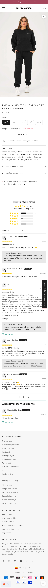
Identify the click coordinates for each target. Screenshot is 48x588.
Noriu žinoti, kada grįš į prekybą (44, 294)
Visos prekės (7, 485)
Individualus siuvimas (10, 467)
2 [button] (23, 397)
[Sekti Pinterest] (15, 561)
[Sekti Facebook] (3, 561)
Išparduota (24, 135)
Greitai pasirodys (9, 500)
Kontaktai (6, 452)
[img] (7, 241)
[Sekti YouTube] (21, 561)
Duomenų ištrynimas (10, 529)
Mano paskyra (8, 456)
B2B (3, 470)
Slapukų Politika (8, 522)
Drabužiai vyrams (9, 496)
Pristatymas (7, 441)
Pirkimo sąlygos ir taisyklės (12, 525)
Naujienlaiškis (7, 474)
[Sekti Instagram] (9, 561)
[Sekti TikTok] (26, 561)
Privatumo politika (9, 518)
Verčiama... (9, 334)
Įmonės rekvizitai (9, 514)
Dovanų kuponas (9, 503)
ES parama (6, 533)
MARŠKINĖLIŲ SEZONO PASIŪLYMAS (24, 2)
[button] (14, 213)
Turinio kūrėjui (7, 463)
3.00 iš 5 (30, 206)
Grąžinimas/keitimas (10, 445)
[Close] (8, 584)
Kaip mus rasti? (8, 448)
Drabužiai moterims (10, 492)
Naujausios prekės (9, 489)
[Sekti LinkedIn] (32, 561)
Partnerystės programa (11, 459)
